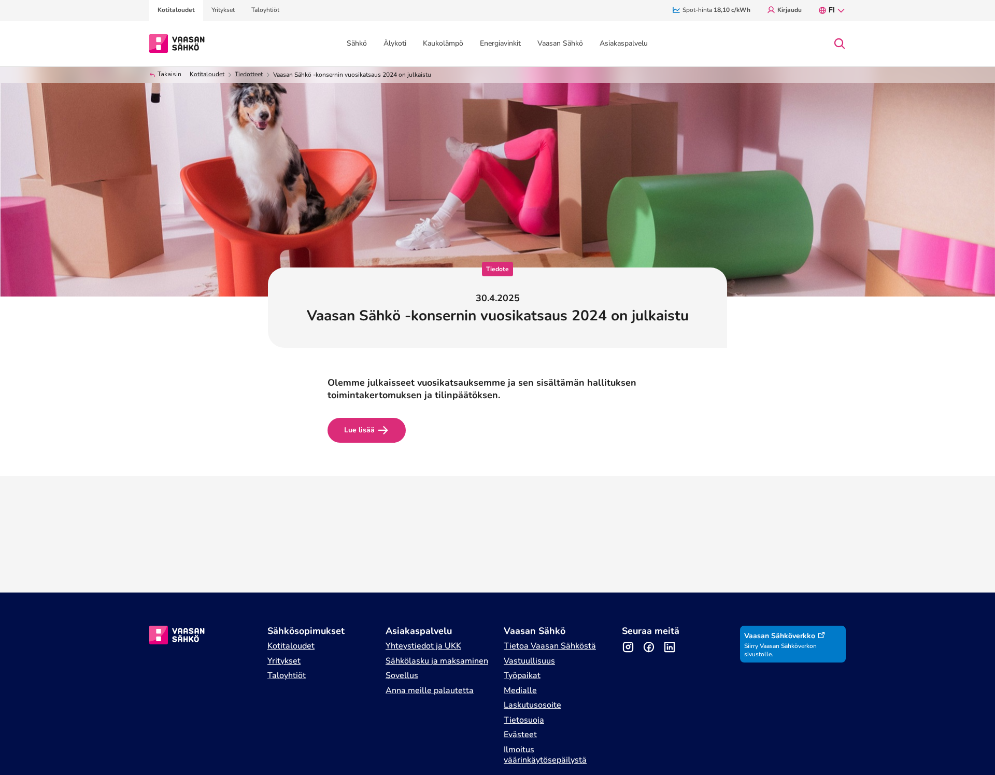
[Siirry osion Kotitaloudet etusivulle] (177, 42)
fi (832, 10)
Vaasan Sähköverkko (779, 636)
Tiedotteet (249, 74)
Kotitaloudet (207, 74)
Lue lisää (359, 430)
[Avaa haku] (839, 43)
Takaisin (169, 74)
